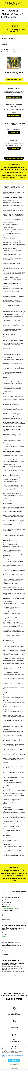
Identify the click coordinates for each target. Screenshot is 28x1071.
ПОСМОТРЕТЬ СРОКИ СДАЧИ (14, 79)
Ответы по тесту (14, 132)
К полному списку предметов (14, 158)
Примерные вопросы (14, 115)
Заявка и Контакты (14, 148)
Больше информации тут (14, 97)
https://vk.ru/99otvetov (15, 49)
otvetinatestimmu (14, 1014)
